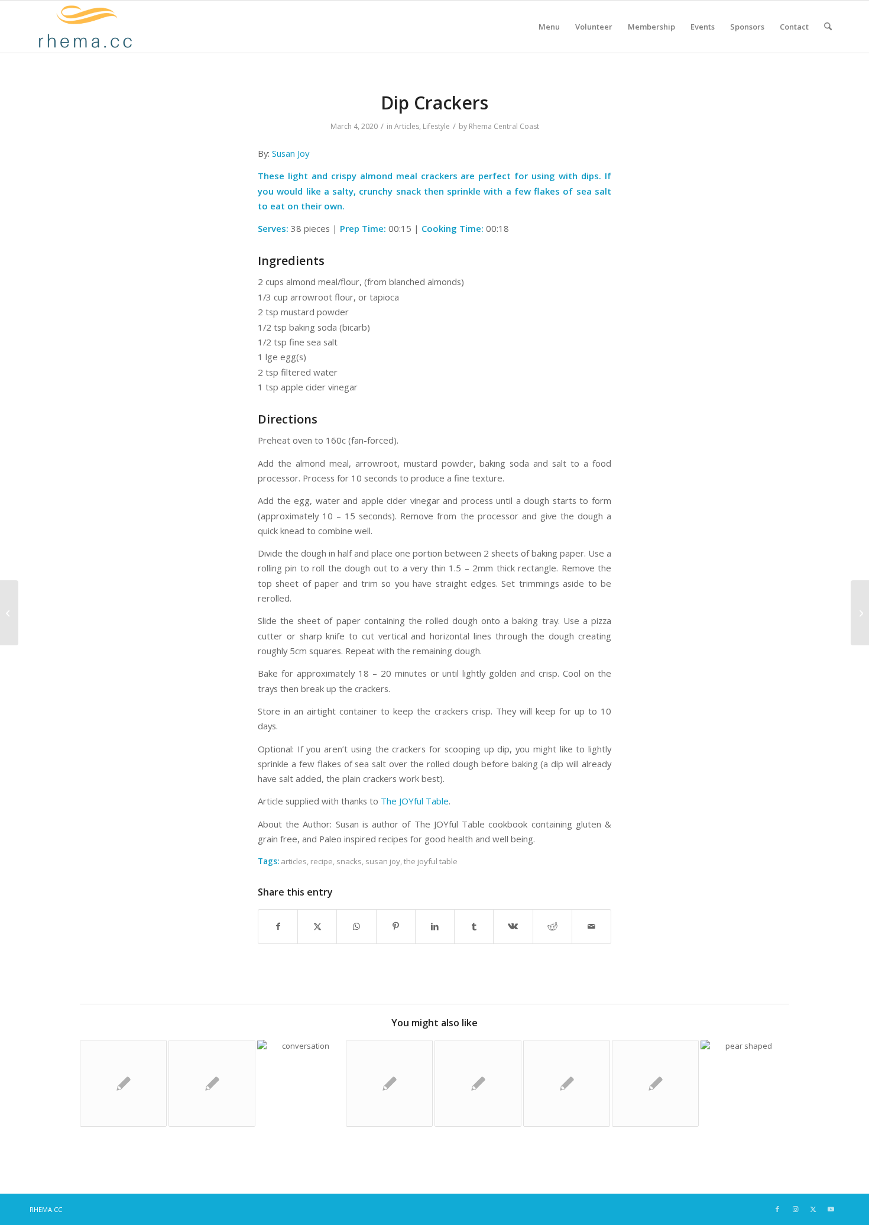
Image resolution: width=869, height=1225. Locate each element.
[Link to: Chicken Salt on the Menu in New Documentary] (389, 1083)
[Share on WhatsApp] (356, 926)
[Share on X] (317, 926)
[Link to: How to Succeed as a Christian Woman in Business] (655, 1083)
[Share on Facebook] (277, 926)
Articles (406, 126)
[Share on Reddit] (552, 926)
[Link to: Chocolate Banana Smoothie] (477, 1083)
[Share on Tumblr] (474, 926)
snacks (349, 861)
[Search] (827, 27)
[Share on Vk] (513, 926)
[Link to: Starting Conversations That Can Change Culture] (300, 1083)
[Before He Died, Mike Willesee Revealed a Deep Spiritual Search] (9, 612)
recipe (321, 861)
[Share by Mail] (591, 926)
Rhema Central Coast (504, 126)
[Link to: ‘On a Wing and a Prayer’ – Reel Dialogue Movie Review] (211, 1083)
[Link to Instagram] (795, 1209)
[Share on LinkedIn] (435, 926)
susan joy (382, 861)
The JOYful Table (415, 801)
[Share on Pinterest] (396, 926)
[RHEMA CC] (84, 27)
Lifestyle (436, 126)
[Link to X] (813, 1209)
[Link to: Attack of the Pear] (744, 1083)
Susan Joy (290, 153)
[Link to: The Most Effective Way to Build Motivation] (566, 1083)
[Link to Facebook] (777, 1209)
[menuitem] (549, 27)
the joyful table (431, 861)
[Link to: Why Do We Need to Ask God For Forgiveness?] (123, 1083)
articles (294, 861)
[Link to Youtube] (830, 1209)
